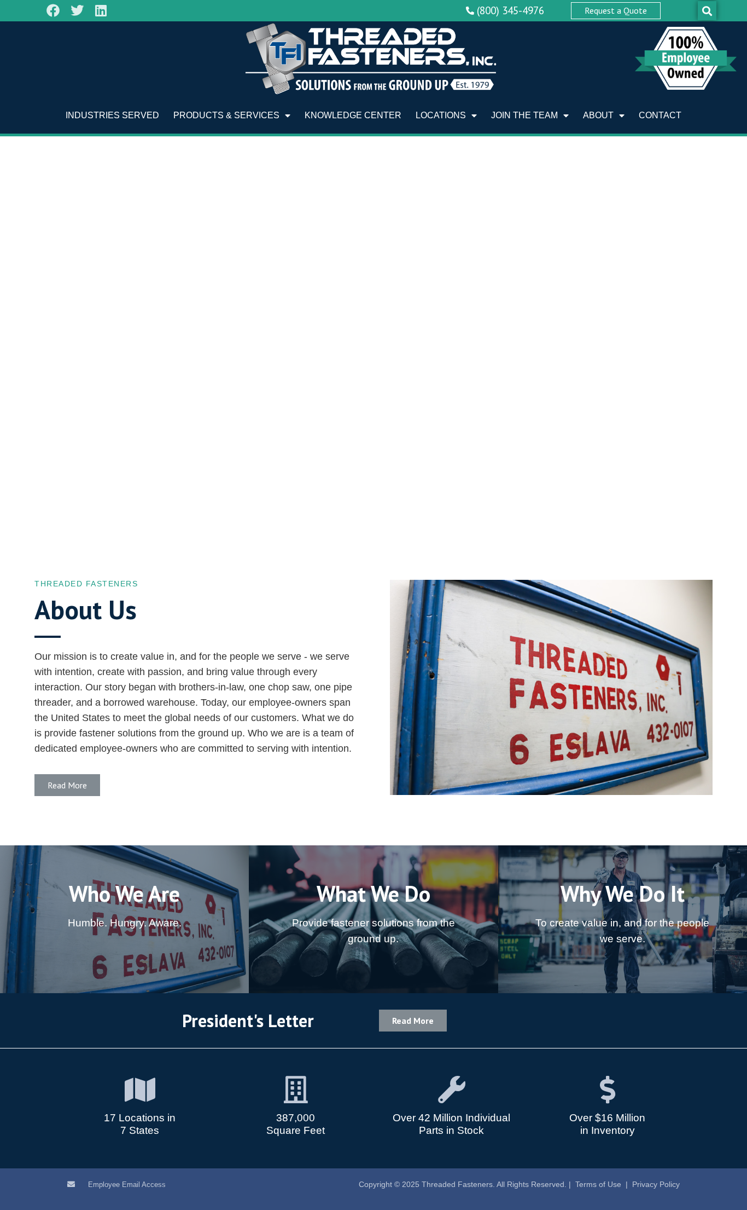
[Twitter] (77, 11)
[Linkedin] (101, 11)
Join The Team (524, 115)
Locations (441, 115)
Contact (660, 115)
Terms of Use (598, 1184)
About (598, 115)
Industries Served (112, 115)
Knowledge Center (353, 115)
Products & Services (226, 115)
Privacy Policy (656, 1184)
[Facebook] (53, 11)
